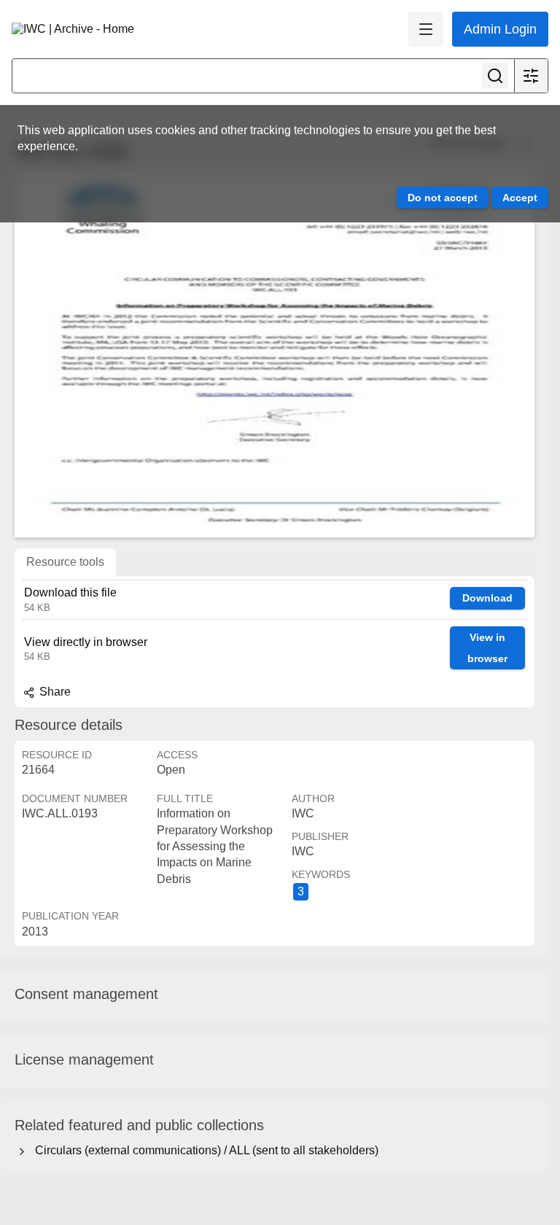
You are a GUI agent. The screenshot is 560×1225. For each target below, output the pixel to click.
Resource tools (65, 562)
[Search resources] (495, 76)
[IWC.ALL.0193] (274, 355)
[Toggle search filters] (531, 76)
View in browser (487, 647)
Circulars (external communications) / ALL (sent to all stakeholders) (203, 1150)
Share (53, 691)
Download (487, 598)
